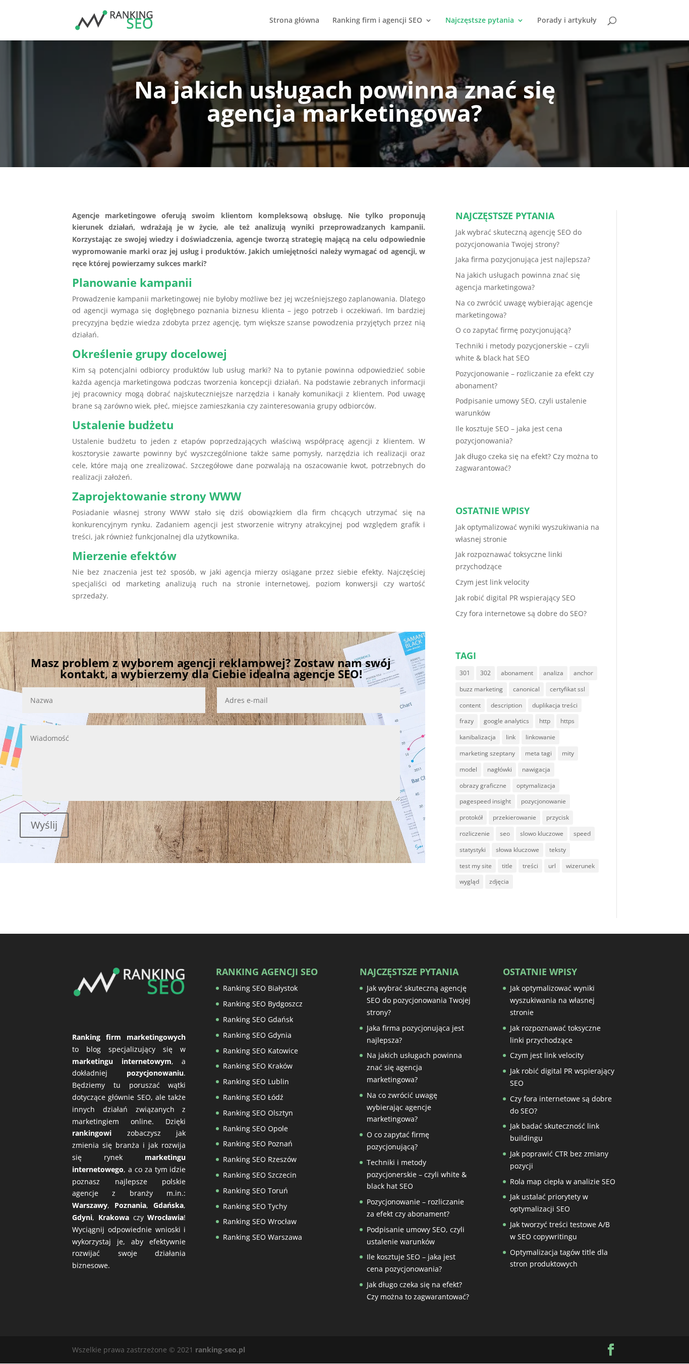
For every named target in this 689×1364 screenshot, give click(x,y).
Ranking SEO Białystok (260, 988)
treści (530, 866)
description (506, 705)
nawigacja (536, 769)
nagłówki (499, 769)
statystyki (473, 849)
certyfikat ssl (567, 689)
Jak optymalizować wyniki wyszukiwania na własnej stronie (552, 1000)
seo (505, 833)
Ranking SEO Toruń (255, 1190)
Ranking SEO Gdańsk (258, 1019)
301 (465, 673)
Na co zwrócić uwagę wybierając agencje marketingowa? (402, 1107)
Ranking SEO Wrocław (260, 1221)
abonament (517, 673)
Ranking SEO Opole (255, 1128)
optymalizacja (535, 785)
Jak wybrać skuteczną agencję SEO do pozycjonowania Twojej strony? (419, 1000)
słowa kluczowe (517, 849)
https (567, 721)
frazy (467, 721)
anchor (583, 673)
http (544, 721)
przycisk (557, 817)
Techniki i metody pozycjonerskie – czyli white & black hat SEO (417, 1174)
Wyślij (44, 825)
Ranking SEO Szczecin (260, 1175)
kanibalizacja (478, 737)
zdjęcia (499, 881)
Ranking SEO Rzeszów (260, 1159)
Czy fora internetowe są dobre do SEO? (521, 613)
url (552, 866)
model (468, 769)
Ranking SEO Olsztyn (258, 1113)
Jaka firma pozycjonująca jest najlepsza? (522, 259)
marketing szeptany (487, 753)
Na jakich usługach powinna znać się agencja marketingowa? (414, 1067)
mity (568, 753)
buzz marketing (481, 689)
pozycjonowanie (543, 801)
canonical (526, 689)
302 (485, 673)
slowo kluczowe (541, 833)
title (507, 866)
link (510, 737)
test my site (476, 866)
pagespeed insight (485, 801)
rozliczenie (475, 833)
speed (582, 833)
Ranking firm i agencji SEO (377, 21)
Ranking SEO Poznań (258, 1143)
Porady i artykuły (567, 21)
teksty (557, 849)
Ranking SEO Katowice (260, 1050)
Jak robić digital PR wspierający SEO (515, 597)
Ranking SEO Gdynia (257, 1035)
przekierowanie (514, 817)
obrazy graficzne (483, 785)
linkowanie (540, 737)
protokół (471, 817)
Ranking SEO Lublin (256, 1081)
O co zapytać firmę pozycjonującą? (513, 330)
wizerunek (580, 866)
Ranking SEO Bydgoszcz (263, 1003)
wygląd (469, 881)
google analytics (506, 721)
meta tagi (538, 753)
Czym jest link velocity (492, 582)
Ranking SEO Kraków (258, 1066)
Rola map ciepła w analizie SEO (562, 1181)
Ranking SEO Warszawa (262, 1237)
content (470, 705)
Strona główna (294, 21)
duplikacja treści (555, 705)
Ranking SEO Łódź (253, 1097)
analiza (553, 673)
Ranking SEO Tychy (255, 1206)
